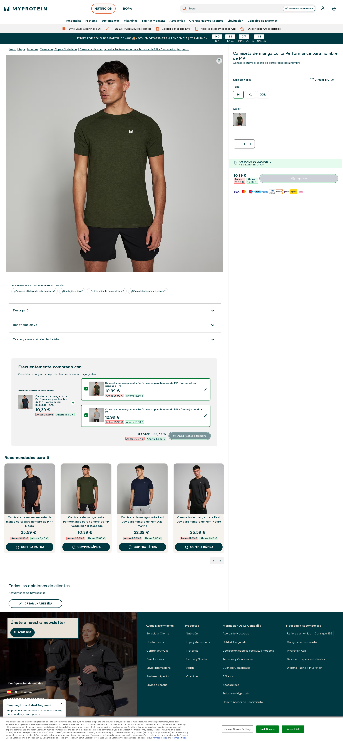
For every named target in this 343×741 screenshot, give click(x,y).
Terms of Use (179, 738)
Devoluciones (155, 659)
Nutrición (192, 633)
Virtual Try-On (324, 79)
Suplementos (110, 20)
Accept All (293, 729)
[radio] (238, 95)
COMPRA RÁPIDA (32, 546)
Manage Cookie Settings (237, 729)
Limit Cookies (267, 729)
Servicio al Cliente (157, 633)
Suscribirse (22, 632)
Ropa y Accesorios (198, 642)
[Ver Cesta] (334, 8)
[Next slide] (223, 516)
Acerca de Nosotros (236, 633)
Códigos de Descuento (302, 642)
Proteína (91, 20)
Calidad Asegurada (234, 642)
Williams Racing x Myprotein (304, 667)
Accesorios (177, 20)
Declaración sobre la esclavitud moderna (248, 650)
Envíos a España (156, 684)
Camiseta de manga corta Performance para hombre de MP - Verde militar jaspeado (86, 521)
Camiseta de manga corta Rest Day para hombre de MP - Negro (199, 519)
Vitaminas (130, 20)
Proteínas (192, 650)
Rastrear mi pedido (158, 676)
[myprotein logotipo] (25, 8)
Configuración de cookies (25, 683)
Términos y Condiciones (238, 659)
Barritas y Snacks (153, 20)
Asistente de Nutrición (301, 8)
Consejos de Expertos (262, 20)
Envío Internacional (158, 667)
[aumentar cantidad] (251, 144)
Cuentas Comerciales (236, 667)
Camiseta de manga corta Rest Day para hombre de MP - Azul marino (142, 521)
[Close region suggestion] (61, 704)
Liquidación (235, 20)
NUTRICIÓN (103, 8)
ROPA (127, 8)
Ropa (21, 49)
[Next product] (220, 560)
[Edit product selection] (205, 389)
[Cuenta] (323, 8)
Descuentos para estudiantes (306, 659)
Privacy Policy (160, 738)
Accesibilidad (231, 684)
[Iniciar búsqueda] (184, 8)
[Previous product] (213, 560)
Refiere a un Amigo (309, 633)
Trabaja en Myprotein (236, 693)
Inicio (12, 49)
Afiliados (228, 676)
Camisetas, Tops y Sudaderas (58, 49)
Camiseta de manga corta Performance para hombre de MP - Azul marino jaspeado (134, 49)
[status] (244, 144)
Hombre (32, 49)
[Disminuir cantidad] (238, 144)
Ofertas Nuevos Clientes (206, 20)
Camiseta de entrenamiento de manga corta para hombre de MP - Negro (29, 521)
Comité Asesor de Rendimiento (243, 702)
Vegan (190, 667)
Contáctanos (155, 642)
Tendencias (73, 20)
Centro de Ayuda (157, 650)
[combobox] (248, 8)
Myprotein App (296, 650)
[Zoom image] (219, 61)
